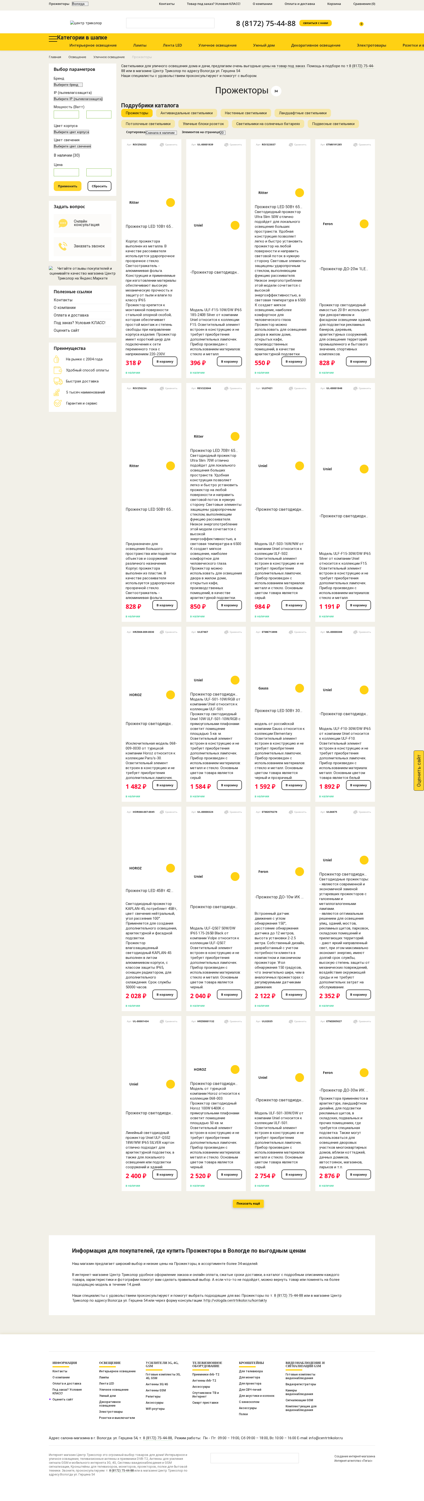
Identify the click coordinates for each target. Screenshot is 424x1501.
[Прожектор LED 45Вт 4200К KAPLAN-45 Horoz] (151, 851)
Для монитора (249, 1377)
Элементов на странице (201, 132)
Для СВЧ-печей (250, 1389)
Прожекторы (137, 113)
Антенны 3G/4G (157, 1384)
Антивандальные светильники (186, 113)
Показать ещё (248, 1203)
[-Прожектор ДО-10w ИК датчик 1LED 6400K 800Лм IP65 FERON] (280, 854)
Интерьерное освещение (93, 45)
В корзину (165, 361)
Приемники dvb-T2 (205, 1374)
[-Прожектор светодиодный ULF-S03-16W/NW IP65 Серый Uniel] (280, 448)
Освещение (77, 57)
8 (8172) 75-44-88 (266, 23)
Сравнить (171, 144)
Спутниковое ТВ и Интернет (205, 1394)
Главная (55, 57)
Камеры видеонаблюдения (299, 1392)
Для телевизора (251, 1371)
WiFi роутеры (155, 1409)
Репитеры (153, 1396)
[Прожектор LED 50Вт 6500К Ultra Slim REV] (280, 175)
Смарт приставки (205, 1402)
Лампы (139, 45)
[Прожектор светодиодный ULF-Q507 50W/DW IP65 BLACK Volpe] (216, 859)
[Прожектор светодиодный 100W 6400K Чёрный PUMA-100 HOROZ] (216, 1052)
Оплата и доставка (300, 3)
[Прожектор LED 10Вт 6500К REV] (151, 185)
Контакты (167, 3)
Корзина (334, 3)
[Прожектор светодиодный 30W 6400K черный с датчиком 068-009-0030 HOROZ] (151, 677)
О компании (262, 3)
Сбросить (99, 186)
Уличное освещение (218, 45)
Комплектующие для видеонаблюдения (301, 1408)
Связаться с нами (315, 23)
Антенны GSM (156, 1390)
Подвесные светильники (333, 124)
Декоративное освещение (316, 45)
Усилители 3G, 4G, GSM (162, 1364)
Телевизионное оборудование (207, 1364)
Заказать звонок (89, 246)
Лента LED (172, 45)
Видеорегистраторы (301, 1384)
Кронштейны (251, 1363)
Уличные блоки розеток (203, 124)
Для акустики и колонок (257, 1396)
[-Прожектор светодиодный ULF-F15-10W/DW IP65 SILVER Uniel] (216, 208)
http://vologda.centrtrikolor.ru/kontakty (235, 1300)
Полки (243, 1414)
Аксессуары (154, 1402)
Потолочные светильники (148, 124)
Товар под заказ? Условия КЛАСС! (213, 3)
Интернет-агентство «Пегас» (353, 1461)
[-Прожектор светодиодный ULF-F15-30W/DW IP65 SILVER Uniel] (345, 451)
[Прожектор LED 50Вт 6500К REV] (151, 448)
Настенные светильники (246, 113)
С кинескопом (249, 1402)
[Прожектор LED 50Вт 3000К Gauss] (280, 671)
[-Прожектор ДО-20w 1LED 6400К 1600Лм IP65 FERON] (345, 206)
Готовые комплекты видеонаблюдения (300, 1376)
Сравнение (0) (364, 3)
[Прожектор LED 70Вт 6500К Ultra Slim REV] (216, 419)
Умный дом (264, 45)
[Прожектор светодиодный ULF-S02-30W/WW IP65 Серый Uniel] (345, 842)
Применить (67, 186)
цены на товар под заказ (283, 66)
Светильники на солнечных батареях (268, 124)
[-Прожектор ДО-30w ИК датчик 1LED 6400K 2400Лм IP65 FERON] (345, 1055)
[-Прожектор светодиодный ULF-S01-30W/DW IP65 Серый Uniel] (280, 1060)
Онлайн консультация (86, 223)
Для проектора (250, 1383)
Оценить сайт (67, 330)
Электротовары (371, 45)
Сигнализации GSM (299, 1400)
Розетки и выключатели (117, 1418)
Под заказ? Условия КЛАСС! (80, 322)
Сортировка (136, 132)
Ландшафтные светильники (303, 113)
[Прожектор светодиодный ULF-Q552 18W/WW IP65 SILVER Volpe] (151, 1067)
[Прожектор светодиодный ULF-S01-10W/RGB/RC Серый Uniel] (216, 662)
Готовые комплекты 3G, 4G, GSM (163, 1376)
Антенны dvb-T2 (204, 1380)
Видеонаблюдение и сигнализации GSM (305, 1364)
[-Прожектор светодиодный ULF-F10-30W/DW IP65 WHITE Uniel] (345, 672)
